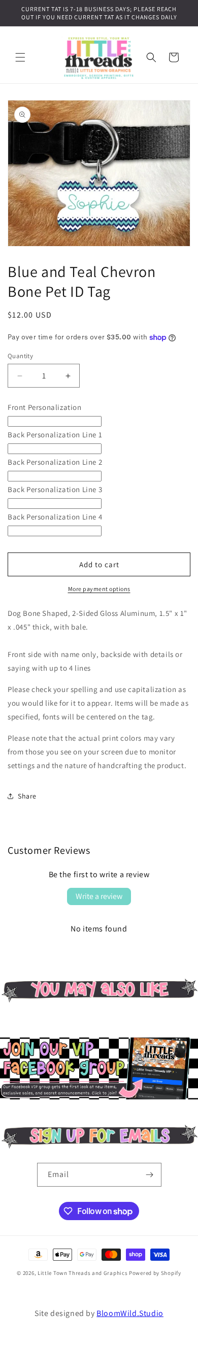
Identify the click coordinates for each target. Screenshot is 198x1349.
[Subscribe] (150, 1175)
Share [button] (27, 796)
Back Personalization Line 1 (55, 434)
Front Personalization (45, 407)
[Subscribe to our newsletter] (99, 1146)
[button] (20, 57)
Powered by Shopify (155, 1272)
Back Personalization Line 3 (55, 489)
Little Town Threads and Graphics (82, 1272)
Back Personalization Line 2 (55, 462)
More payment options (99, 589)
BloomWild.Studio (129, 1313)
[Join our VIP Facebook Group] (99, 1096)
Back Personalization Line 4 (55, 517)
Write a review (99, 896)
